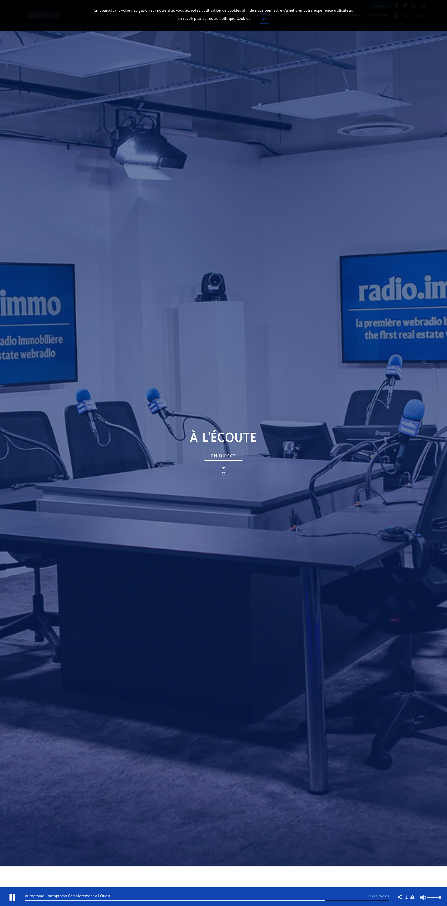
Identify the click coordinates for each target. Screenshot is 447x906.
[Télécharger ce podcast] (406, 897)
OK (264, 18)
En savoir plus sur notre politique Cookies (214, 18)
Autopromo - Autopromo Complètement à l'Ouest (68, 896)
